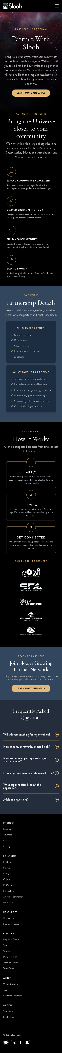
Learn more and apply (31, 92)
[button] (56, 6)
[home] (12, 6)
